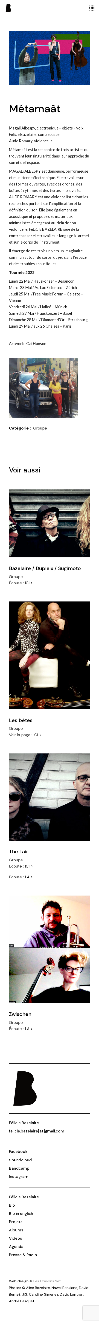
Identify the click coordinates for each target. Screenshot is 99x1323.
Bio (12, 1205)
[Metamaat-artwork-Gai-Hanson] (49, 58)
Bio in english (21, 1213)
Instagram (18, 1176)
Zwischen (20, 1014)
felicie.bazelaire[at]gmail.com (36, 1131)
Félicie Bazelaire (24, 1122)
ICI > (29, 582)
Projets (16, 1221)
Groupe (40, 428)
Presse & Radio (23, 1254)
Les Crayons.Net (47, 1281)
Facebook (18, 1151)
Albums (16, 1230)
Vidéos (15, 1238)
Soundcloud (20, 1160)
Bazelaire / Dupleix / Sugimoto (45, 568)
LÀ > (29, 876)
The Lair (18, 851)
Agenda (16, 1246)
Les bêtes (20, 720)
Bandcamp (19, 1168)
